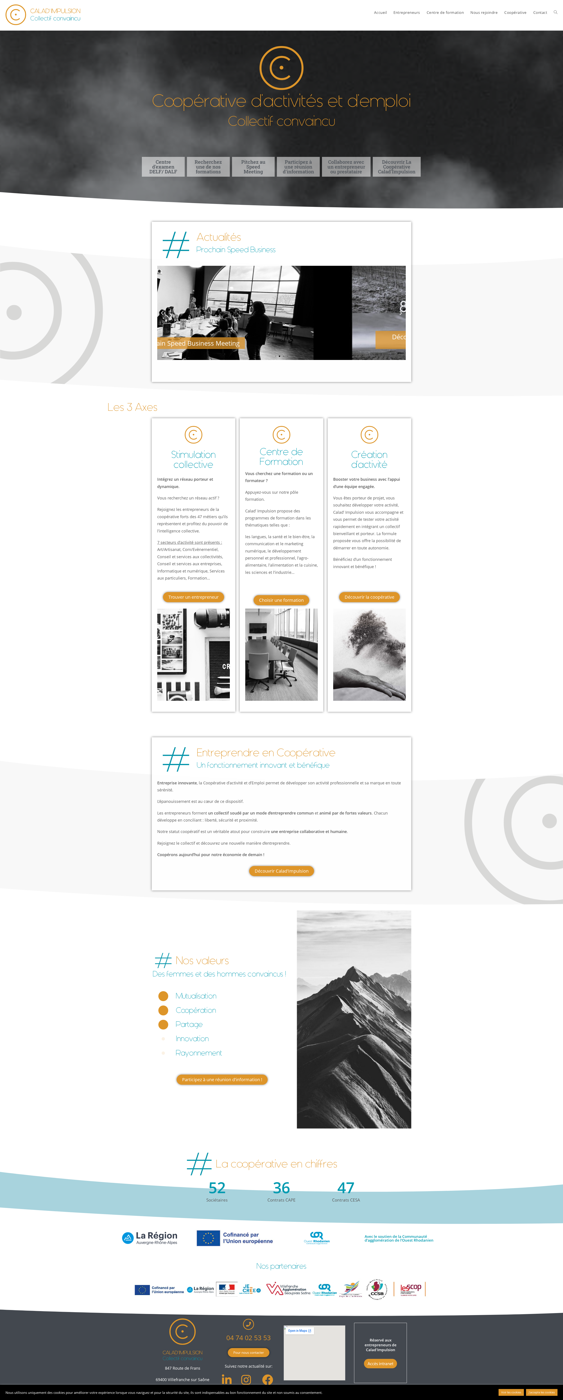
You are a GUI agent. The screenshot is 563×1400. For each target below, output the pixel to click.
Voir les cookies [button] (511, 1392)
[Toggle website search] (555, 12)
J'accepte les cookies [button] (542, 1392)
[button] (162, 313)
